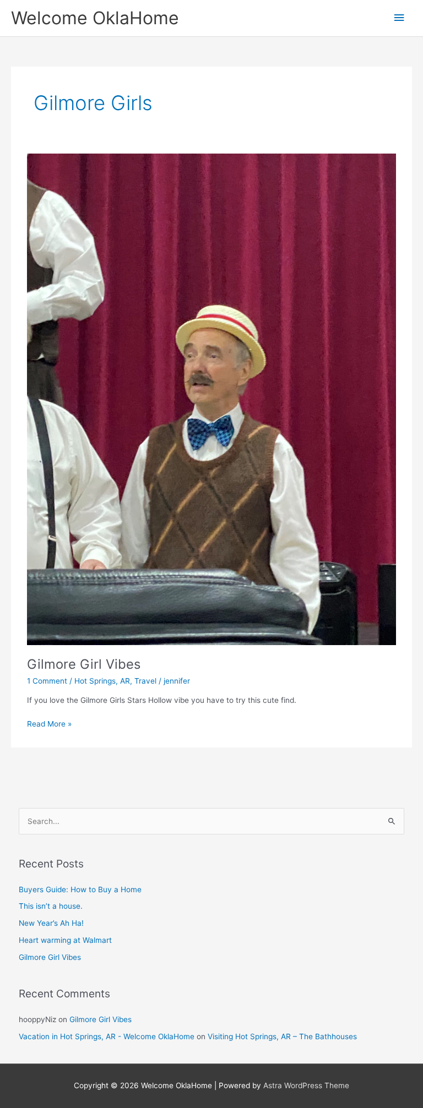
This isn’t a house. (51, 906)
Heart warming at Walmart (65, 940)
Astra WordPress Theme (306, 1085)
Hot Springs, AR (102, 680)
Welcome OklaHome (95, 18)
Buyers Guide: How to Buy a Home (80, 889)
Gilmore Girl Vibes (83, 664)
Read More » (49, 724)
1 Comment (47, 680)
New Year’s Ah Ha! (51, 923)
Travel (145, 680)
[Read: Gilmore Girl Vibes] (211, 398)
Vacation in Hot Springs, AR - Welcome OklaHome (106, 1036)
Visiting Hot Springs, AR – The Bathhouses (282, 1036)
